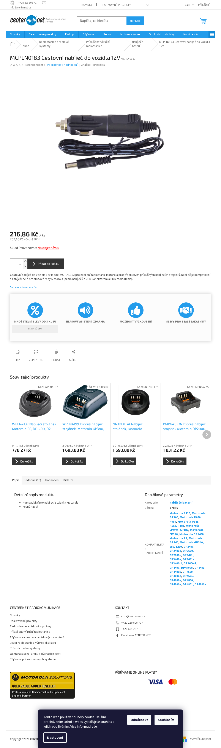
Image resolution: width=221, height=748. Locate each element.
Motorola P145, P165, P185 (184, 524)
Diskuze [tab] (68, 480)
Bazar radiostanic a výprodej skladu (33, 643)
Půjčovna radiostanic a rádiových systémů (37, 637)
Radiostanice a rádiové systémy (30, 626)
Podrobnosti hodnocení (62, 65)
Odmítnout (139, 720)
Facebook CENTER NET (136, 635)
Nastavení (55, 737)
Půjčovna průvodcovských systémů (33, 659)
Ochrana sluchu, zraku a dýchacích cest (35, 654)
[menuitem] (15, 34)
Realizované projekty (116, 5)
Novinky (87, 5)
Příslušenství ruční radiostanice (30, 632)
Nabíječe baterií (180, 503)
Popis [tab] (15, 480)
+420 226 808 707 (132, 623)
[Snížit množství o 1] (25, 266)
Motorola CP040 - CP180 (184, 528)
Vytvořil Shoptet (200, 739)
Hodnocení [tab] (52, 480)
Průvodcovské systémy (25, 648)
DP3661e (188, 559)
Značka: (93, 65)
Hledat (135, 20)
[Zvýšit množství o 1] (25, 261)
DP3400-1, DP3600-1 (182, 563)
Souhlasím (166, 720)
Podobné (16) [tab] (32, 480)
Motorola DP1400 (191, 534)
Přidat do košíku (48, 263)
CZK (188, 5)
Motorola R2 (178, 538)
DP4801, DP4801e (194, 584)
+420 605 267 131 (132, 629)
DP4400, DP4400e (181, 568)
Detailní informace (21, 287)
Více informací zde (83, 726)
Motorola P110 (179, 513)
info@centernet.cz (133, 616)
